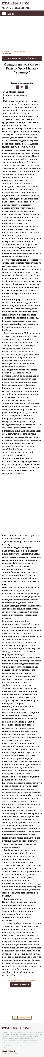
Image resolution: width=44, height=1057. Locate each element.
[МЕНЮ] (4, 13)
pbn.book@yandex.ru (10, 1053)
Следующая (25, 1018)
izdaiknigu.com (16, 5)
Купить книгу (20, 984)
